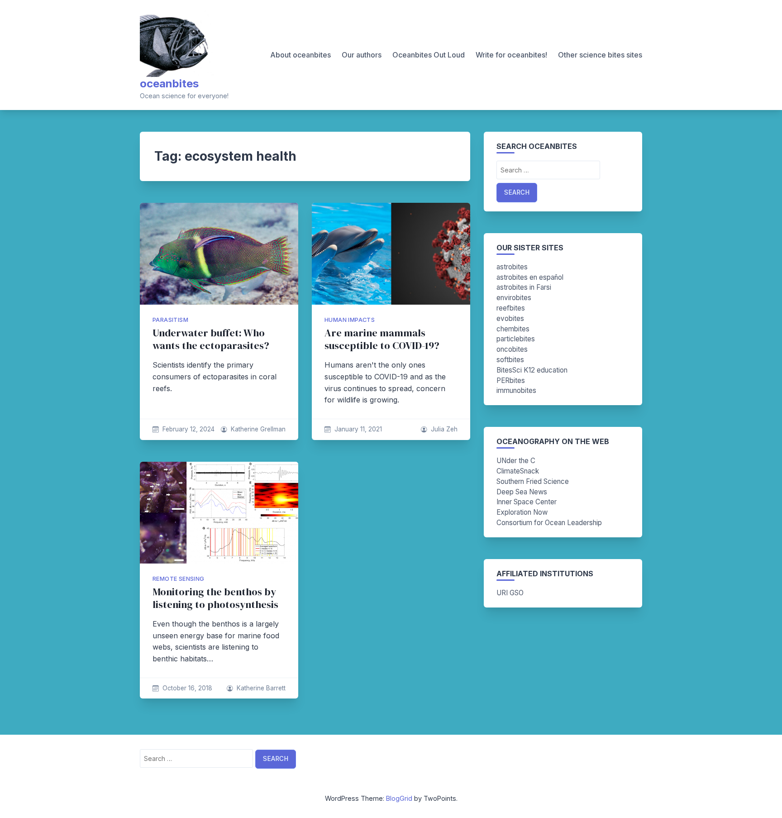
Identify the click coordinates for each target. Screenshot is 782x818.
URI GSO (510, 592)
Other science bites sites (600, 54)
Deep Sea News (521, 492)
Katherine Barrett (261, 688)
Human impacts (349, 319)
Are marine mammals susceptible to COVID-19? (381, 339)
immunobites (516, 390)
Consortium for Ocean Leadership (549, 522)
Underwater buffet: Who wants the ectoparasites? (211, 339)
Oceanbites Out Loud (428, 54)
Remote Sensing (179, 578)
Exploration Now (522, 512)
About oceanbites (300, 54)
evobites (510, 318)
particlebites (515, 339)
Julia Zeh (444, 429)
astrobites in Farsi (523, 287)
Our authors (361, 54)
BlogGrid (399, 798)
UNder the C (515, 460)
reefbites (510, 308)
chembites (512, 329)
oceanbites (169, 83)
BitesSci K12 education (531, 370)
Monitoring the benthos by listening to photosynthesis (215, 598)
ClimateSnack (517, 471)
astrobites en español (529, 277)
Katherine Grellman (258, 429)
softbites (510, 359)
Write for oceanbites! (511, 54)
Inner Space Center (526, 501)
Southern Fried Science (532, 481)
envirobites (513, 297)
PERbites (510, 380)
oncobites (512, 349)
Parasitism (170, 319)
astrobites (512, 267)
